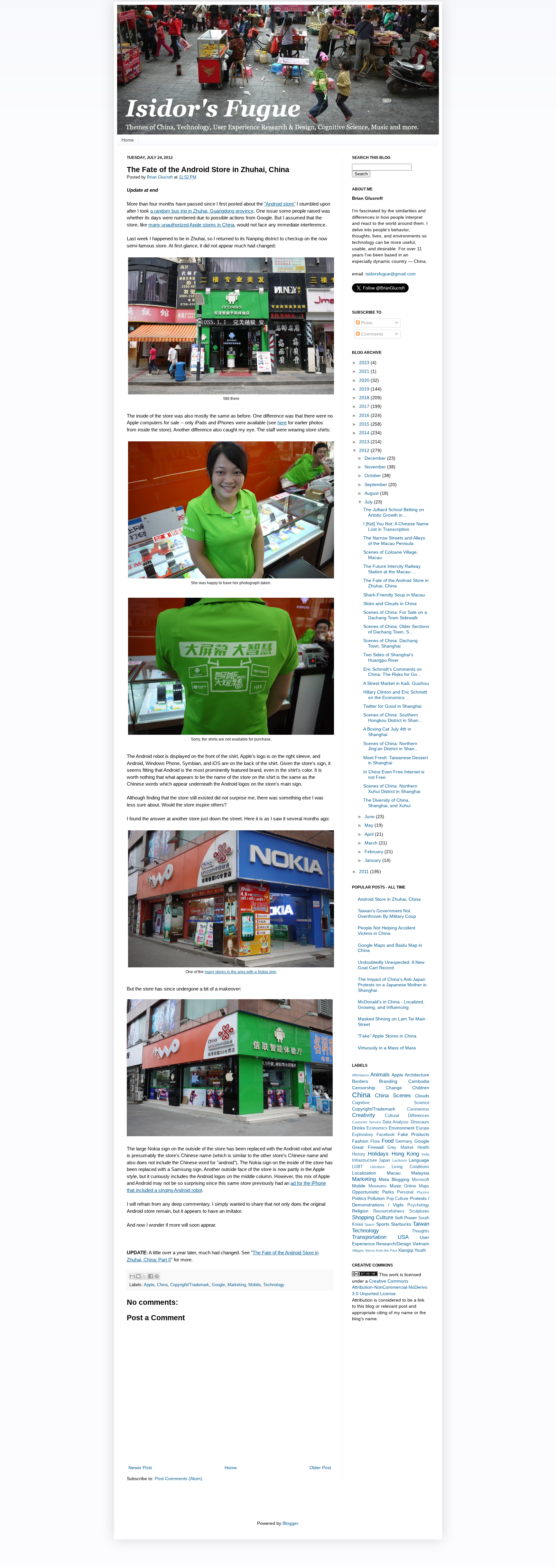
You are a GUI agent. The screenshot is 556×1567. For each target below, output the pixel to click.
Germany (403, 1141)
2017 (365, 406)
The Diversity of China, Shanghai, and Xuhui (387, 802)
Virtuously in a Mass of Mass (387, 1047)
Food (388, 1141)
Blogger (290, 1523)
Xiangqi (405, 1250)
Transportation (369, 1237)
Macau (394, 1172)
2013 (365, 441)
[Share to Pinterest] (156, 1276)
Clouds (422, 1095)
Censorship (363, 1087)
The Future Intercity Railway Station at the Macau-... (392, 569)
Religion (360, 1210)
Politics (359, 1198)
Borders (360, 1081)
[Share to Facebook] (150, 1276)
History (358, 1154)
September (376, 484)
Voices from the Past (381, 1250)
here (282, 422)
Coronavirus (418, 1109)
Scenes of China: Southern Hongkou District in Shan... (392, 717)
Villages (358, 1250)
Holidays (378, 1154)
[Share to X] (144, 1276)
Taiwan (421, 1224)
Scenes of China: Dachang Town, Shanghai (390, 643)
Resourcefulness (388, 1211)
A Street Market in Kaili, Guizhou (396, 683)
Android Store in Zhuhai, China (389, 899)
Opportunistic (365, 1191)
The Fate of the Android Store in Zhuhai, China (396, 583)
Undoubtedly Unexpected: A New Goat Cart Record (391, 965)
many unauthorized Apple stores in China (191, 224)
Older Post (320, 1467)
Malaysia (420, 1172)
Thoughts (420, 1231)
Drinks (358, 1127)
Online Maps (416, 1186)
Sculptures (419, 1211)
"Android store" (279, 204)
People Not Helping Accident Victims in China (386, 930)
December (376, 458)
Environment (401, 1127)
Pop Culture (397, 1198)
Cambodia (418, 1081)
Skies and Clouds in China (390, 603)
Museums (377, 1186)
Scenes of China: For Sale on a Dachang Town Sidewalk (395, 615)
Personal (405, 1192)
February (375, 851)
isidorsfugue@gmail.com (391, 273)
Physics (423, 1192)
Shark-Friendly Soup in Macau (394, 594)
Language (419, 1160)
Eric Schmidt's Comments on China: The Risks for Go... (392, 672)
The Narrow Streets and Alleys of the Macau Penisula (394, 540)
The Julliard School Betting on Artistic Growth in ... (393, 512)
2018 (365, 397)
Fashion (360, 1141)
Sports (382, 1224)
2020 (365, 380)
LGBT (357, 1167)
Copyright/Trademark (189, 1285)
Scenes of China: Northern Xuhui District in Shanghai (391, 788)
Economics (376, 1128)
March (372, 842)
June (370, 816)
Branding (388, 1081)
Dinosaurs (420, 1122)
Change (394, 1087)
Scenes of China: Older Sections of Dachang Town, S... (396, 629)
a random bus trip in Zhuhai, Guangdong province (202, 211)
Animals (380, 1075)
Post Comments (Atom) (178, 1478)
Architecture (417, 1074)
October (373, 475)
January (373, 860)
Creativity (363, 1115)
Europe (422, 1128)
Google (218, 1285)
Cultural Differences (407, 1115)
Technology (273, 1285)
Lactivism (399, 1160)
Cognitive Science (390, 1103)
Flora (375, 1141)
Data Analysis (396, 1122)
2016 (365, 415)
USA (403, 1237)
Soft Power (406, 1217)
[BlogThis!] (138, 1276)
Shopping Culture (372, 1217)
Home (128, 140)
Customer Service (366, 1122)
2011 (364, 871)
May (370, 825)
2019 (365, 389)
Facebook (385, 1134)
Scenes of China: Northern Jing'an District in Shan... (390, 746)
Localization (364, 1172)
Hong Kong (405, 1154)
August (372, 493)
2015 (365, 424)
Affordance (360, 1075)
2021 (365, 371)
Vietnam (420, 1243)
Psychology (418, 1205)
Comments (371, 333)
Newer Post (140, 1467)
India (425, 1154)
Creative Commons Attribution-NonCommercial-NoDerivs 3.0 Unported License (389, 1287)
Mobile (254, 1285)
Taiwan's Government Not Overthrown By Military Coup (387, 913)
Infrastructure (364, 1160)
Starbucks (401, 1224)
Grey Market (400, 1147)
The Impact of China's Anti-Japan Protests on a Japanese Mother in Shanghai (392, 985)
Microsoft (420, 1179)
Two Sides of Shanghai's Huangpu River (388, 657)
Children (420, 1087)
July (369, 501)
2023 (365, 362)
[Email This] (132, 1276)
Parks (388, 1191)
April (370, 834)
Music (396, 1185)
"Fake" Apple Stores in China (387, 1035)
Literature (377, 1167)
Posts (366, 322)
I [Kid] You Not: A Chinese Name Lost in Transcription (396, 526)
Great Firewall (368, 1147)
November (376, 466)
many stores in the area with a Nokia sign (240, 972)
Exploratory (362, 1134)
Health (423, 1147)
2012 (365, 450)
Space (370, 1224)
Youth (420, 1250)
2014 (365, 432)
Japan (384, 1160)
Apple (149, 1285)
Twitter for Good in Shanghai (392, 706)
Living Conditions (410, 1167)
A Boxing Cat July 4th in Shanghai (387, 731)
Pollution (376, 1198)
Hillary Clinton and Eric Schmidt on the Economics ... (395, 694)
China (162, 1285)
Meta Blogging (394, 1179)
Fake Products (413, 1134)
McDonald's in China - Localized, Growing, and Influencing (391, 1004)
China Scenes (393, 1095)
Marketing (236, 1285)
